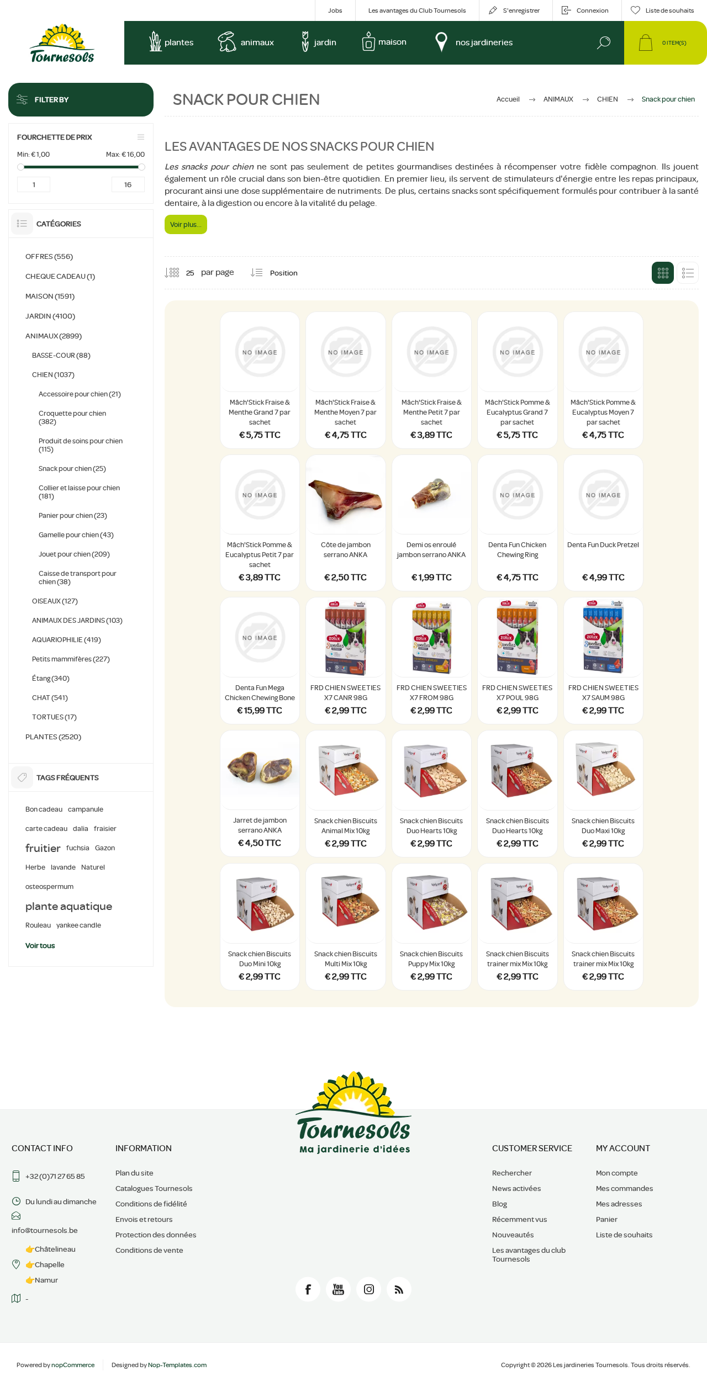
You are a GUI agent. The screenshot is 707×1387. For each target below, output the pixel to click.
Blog (499, 1203)
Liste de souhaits (624, 1234)
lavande (63, 867)
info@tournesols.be (45, 1230)
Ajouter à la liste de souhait (280, 364)
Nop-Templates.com (177, 1365)
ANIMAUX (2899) (53, 335)
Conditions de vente (149, 1250)
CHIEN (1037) (53, 374)
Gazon (105, 848)
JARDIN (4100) (50, 315)
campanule (85, 809)
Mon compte (617, 1172)
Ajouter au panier (260, 364)
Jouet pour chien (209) (74, 554)
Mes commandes (624, 1188)
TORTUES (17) (54, 717)
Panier (607, 1219)
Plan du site (134, 1172)
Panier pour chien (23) (73, 515)
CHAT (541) (50, 698)
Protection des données (156, 1234)
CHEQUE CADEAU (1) (60, 276)
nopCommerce (72, 1365)
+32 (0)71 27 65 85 (55, 1176)
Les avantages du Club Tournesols (417, 10)
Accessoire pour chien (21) (80, 394)
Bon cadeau (43, 809)
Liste (688, 273)
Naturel (93, 867)
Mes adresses (619, 1203)
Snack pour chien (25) (72, 468)
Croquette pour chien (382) (72, 417)
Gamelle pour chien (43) (76, 535)
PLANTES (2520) (53, 736)
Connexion (593, 10)
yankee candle (78, 925)
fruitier (43, 848)
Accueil (508, 99)
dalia (80, 829)
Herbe (35, 867)
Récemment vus (519, 1219)
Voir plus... (186, 224)
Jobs (335, 10)
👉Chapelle (45, 1264)
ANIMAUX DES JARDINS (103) (77, 620)
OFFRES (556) (49, 256)
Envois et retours (144, 1219)
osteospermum (49, 887)
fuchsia (77, 848)
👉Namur (41, 1279)
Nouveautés (513, 1234)
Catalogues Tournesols (154, 1188)
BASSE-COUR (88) (61, 355)
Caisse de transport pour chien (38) (78, 577)
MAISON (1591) (50, 296)
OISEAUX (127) (55, 601)
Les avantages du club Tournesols (529, 1254)
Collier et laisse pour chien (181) (79, 492)
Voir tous (40, 945)
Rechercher (512, 1172)
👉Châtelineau (50, 1249)
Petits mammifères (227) (71, 659)
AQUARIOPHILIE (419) (66, 640)
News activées (516, 1188)
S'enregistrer (521, 10)
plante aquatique (68, 906)
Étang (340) (51, 678)
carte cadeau (46, 829)
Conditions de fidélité (151, 1203)
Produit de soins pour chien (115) (81, 445)
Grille (663, 273)
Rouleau (38, 925)
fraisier (105, 829)
